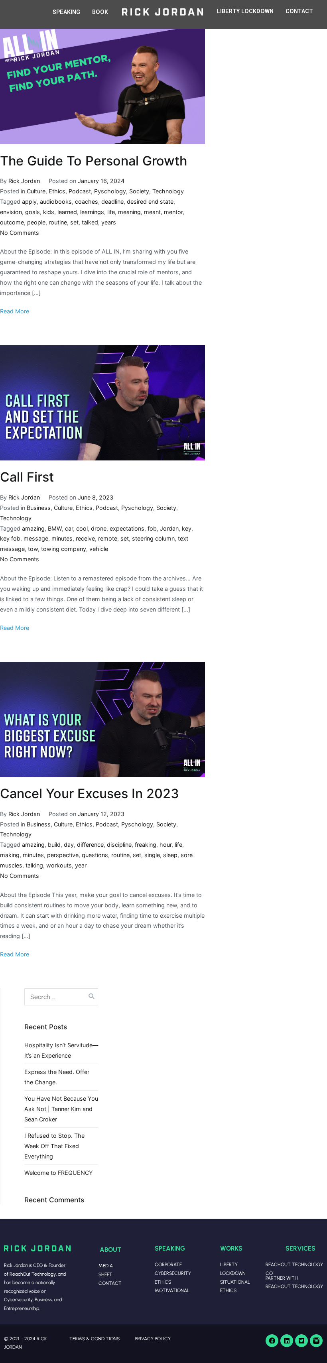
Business (39, 507)
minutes (62, 538)
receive (85, 538)
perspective (63, 855)
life (111, 211)
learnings (92, 211)
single (152, 855)
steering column (153, 538)
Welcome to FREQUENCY (58, 1172)
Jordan (169, 528)
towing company (63, 548)
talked (90, 222)
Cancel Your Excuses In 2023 (89, 793)
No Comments (19, 232)
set (74, 222)
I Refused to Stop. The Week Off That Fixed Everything (54, 1146)
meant (152, 211)
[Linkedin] (286, 1340)
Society (139, 191)
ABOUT (110, 1249)
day (69, 844)
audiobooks (56, 201)
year (81, 865)
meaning (129, 211)
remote (107, 538)
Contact (110, 1283)
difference (90, 844)
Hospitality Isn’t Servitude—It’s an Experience (61, 1050)
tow (33, 548)
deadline (112, 201)
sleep (170, 855)
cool (82, 528)
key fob (10, 538)
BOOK (100, 12)
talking (34, 865)
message (36, 538)
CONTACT (299, 11)
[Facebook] (272, 1340)
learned (67, 211)
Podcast (80, 191)
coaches (86, 201)
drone (98, 528)
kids (48, 211)
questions (95, 855)
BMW (55, 528)
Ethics (57, 191)
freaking (145, 844)
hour (165, 844)
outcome (12, 222)
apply (29, 201)
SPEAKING (66, 12)
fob (152, 528)
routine (58, 222)
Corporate (168, 1264)
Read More (14, 311)
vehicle (98, 548)
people (36, 222)
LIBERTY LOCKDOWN (245, 11)
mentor (173, 211)
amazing (33, 528)
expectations (127, 528)
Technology (168, 191)
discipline (119, 844)
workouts (59, 865)
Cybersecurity (173, 1273)
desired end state (150, 201)
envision (11, 211)
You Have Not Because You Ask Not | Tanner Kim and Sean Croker (61, 1109)
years (108, 222)
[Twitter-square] (301, 1340)
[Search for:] (61, 996)
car (69, 528)
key (186, 528)
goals (32, 211)
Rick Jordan (24, 180)
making (10, 855)
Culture (36, 191)
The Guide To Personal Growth (93, 161)
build (54, 844)
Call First (27, 477)
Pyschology (110, 191)
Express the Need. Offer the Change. (56, 1077)
